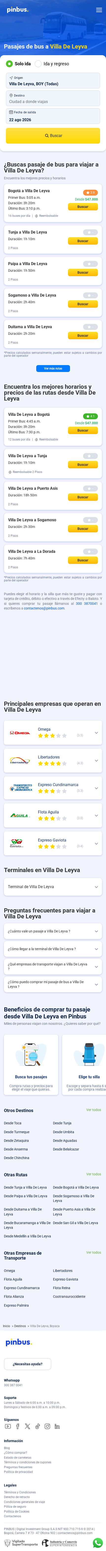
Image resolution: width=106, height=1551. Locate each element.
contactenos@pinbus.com (44, 608)
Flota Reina (61, 1288)
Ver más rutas (53, 368)
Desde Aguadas (65, 1141)
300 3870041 (87, 604)
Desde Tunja (62, 1123)
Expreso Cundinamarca (22, 1288)
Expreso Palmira (16, 1305)
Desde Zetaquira (16, 1141)
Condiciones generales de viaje (24, 1502)
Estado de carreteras (17, 1457)
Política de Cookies (16, 1511)
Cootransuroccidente (69, 1296)
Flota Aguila (13, 1279)
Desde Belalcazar (66, 1149)
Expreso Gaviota (65, 1279)
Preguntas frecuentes (18, 1467)
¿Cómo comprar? (15, 1452)
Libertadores (62, 1271)
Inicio (7, 1326)
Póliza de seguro (15, 1506)
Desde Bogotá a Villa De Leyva (76, 1187)
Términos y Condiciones (20, 1492)
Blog (7, 1448)
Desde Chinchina (16, 1158)
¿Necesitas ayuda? (27, 1364)
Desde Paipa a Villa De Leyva (25, 1196)
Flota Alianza (14, 1296)
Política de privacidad (18, 1472)
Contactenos (12, 1516)
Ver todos (93, 1110)
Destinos (20, 1326)
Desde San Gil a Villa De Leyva (75, 1223)
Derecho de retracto (17, 1497)
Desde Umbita (63, 1132)
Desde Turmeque (16, 1132)
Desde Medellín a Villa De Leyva (27, 1236)
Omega (9, 1271)
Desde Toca (12, 1123)
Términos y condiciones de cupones (27, 1462)
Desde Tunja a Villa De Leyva (25, 1187)
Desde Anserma (16, 1149)
